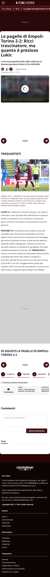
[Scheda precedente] (4, 141)
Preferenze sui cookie (10, 572)
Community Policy (9, 562)
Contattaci (6, 538)
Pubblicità (6, 544)
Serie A (4, 516)
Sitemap (5, 559)
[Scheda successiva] (46, 141)
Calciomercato (7, 520)
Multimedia (6, 526)
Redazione (6, 541)
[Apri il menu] (3, 2)
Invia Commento (36, 431)
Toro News (6, 9)
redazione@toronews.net (23, 500)
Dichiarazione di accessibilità (13, 569)
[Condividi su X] (11, 69)
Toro (17, 9)
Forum (4, 547)
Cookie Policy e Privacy (10, 565)
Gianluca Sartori (21, 69)
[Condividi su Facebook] (6, 69)
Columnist (6, 523)
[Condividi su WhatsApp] (2, 69)
